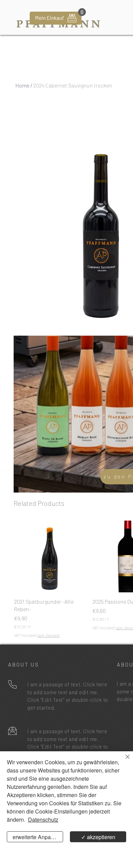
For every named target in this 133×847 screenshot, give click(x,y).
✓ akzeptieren (98, 837)
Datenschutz (43, 819)
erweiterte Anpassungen (38, 837)
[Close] (123, 761)
